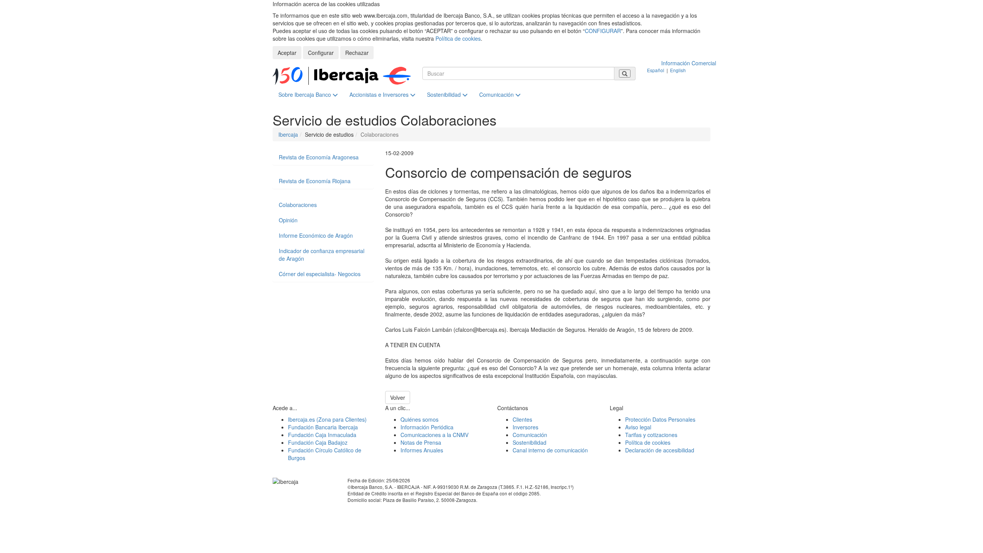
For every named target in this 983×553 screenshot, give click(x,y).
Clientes (522, 419)
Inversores (525, 427)
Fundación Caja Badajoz (318, 442)
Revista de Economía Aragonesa (319, 157)
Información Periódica (426, 427)
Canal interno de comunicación (550, 450)
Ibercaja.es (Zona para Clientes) (327, 419)
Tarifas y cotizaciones (651, 435)
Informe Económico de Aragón (316, 235)
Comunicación (497, 94)
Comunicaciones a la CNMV (434, 435)
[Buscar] (625, 74)
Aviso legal (638, 427)
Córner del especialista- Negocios (320, 274)
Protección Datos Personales (660, 419)
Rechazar (357, 52)
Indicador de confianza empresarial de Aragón (321, 254)
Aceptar (287, 52)
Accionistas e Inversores (379, 94)
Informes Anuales (421, 450)
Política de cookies (458, 38)
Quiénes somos (419, 419)
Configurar (321, 52)
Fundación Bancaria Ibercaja (323, 427)
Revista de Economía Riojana (315, 181)
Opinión (288, 220)
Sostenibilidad (444, 94)
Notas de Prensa (420, 442)
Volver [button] (397, 397)
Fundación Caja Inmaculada (322, 435)
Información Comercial (688, 63)
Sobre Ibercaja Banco (305, 94)
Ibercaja (288, 134)
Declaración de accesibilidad (659, 450)
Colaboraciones (298, 205)
